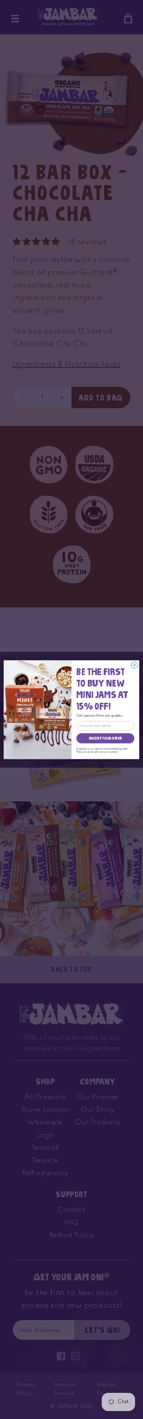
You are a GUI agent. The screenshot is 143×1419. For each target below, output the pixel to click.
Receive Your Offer (105, 738)
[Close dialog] (134, 665)
